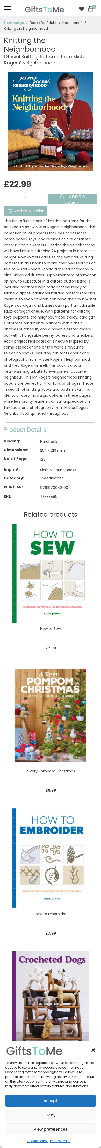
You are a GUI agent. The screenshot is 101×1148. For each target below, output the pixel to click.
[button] (93, 1050)
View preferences (51, 1129)
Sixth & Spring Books (58, 470)
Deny (51, 1115)
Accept (50, 1100)
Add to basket (75, 199)
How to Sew (50, 628)
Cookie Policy (37, 1141)
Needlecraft (52, 478)
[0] (90, 9)
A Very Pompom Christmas (50, 771)
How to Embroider (51, 913)
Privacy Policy (60, 1141)
